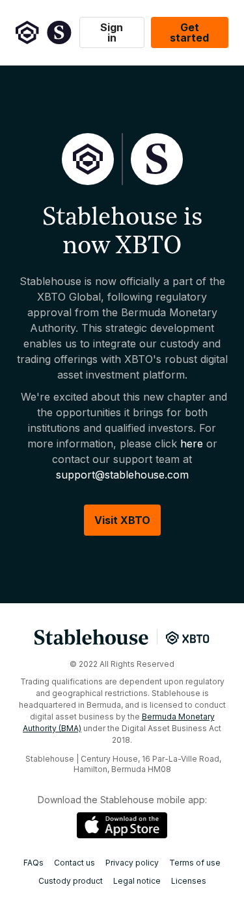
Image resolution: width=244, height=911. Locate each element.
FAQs (33, 863)
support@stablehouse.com (122, 474)
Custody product (70, 881)
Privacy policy (132, 863)
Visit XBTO (122, 520)
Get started (189, 32)
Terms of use (195, 863)
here (191, 443)
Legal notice (137, 881)
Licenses (188, 881)
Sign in (111, 32)
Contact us (74, 863)
